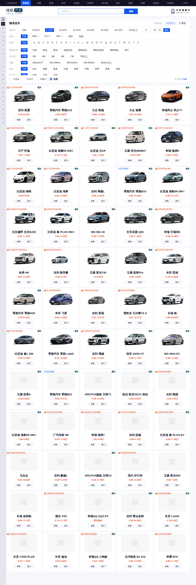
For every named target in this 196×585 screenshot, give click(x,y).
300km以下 (37, 62)
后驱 (45, 75)
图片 (118, 3)
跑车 (71, 36)
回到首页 (13, 3)
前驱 (34, 75)
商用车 (90, 3)
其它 (127, 50)
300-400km (54, 62)
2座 (34, 56)
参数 (19, 120)
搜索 (131, 11)
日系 (87, 69)
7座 (72, 56)
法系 (66, 69)
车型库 (26, 3)
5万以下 (36, 30)
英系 (107, 69)
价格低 (16, 79)
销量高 (43, 79)
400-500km (72, 62)
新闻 (51, 3)
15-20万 (77, 30)
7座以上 (84, 56)
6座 (62, 56)
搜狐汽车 (14, 11)
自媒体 (156, 3)
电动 (55, 50)
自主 (34, 69)
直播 (143, 3)
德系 (45, 69)
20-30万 (91, 30)
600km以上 (106, 62)
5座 (53, 56)
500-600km (89, 62)
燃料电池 (114, 50)
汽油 (34, 50)
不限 (24, 30)
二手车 (185, 3)
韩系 (97, 69)
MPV (58, 36)
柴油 (45, 50)
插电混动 (82, 50)
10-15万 (63, 30)
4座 (43, 56)
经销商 (170, 3)
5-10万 (169, 23)
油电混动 (68, 50)
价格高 (30, 79)
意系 (76, 69)
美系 (55, 69)
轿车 (34, 36)
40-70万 (119, 30)
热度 (56, 79)
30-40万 (105, 30)
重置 (183, 23)
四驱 (55, 75)
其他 (81, 36)
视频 (130, 3)
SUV (46, 36)
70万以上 (133, 30)
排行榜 (105, 3)
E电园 (76, 3)
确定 (166, 30)
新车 (63, 3)
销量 (39, 3)
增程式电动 (98, 50)
